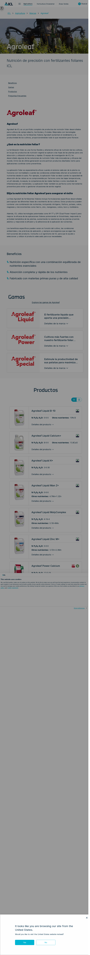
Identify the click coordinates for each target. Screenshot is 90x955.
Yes (24, 942)
